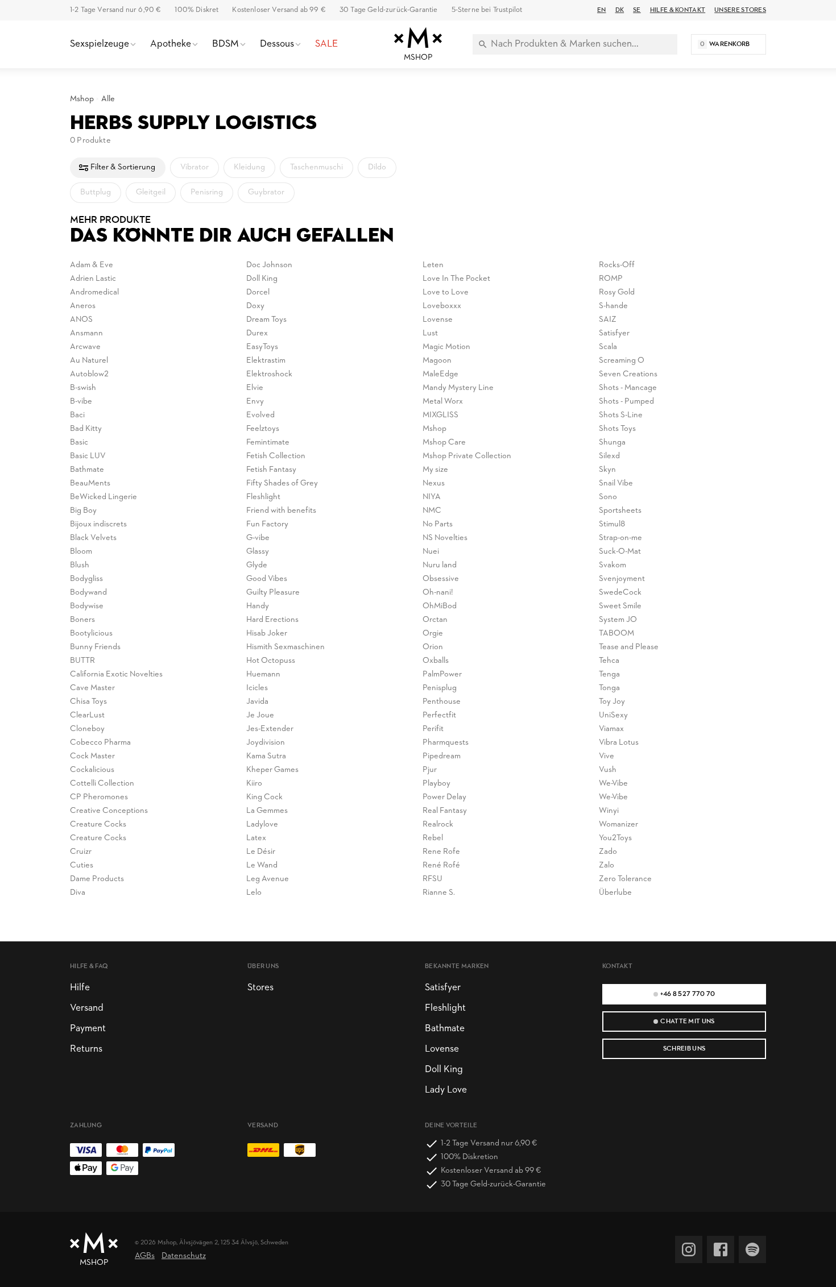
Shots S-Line (621, 415)
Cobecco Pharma (100, 742)
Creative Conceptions (109, 811)
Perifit (433, 729)
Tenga (609, 674)
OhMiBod (440, 606)
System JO (618, 620)
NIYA (432, 497)
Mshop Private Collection (467, 456)
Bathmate (87, 470)
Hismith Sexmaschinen (285, 647)
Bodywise (87, 606)
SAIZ (607, 319)
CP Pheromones (99, 797)
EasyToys (262, 347)
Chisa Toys (88, 702)
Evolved (260, 415)
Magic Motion (446, 347)
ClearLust (87, 715)
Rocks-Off (617, 265)
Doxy (255, 306)
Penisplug (440, 688)
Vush (607, 770)
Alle (108, 99)
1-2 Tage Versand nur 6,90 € (115, 10)
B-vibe (81, 401)
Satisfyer (614, 333)
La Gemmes (267, 811)
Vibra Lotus (619, 742)
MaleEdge (440, 374)
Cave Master (92, 688)
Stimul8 (612, 524)
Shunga (612, 442)
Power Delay (444, 797)
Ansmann (86, 333)
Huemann (263, 674)
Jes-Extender (269, 729)
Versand (87, 1008)
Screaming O (621, 360)
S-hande (613, 306)
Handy (257, 606)
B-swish (83, 388)
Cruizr (81, 852)
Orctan (435, 620)
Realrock (438, 824)
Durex (257, 333)
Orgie (433, 633)
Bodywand (88, 592)
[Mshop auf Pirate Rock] (752, 1249)
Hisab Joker (266, 633)
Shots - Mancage (628, 388)
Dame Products (97, 879)
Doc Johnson (269, 265)
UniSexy (613, 715)
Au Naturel (89, 360)
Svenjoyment (622, 579)
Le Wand (262, 865)
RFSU (432, 879)
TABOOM (616, 633)
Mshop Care (444, 442)
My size (435, 470)
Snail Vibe (616, 483)
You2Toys (615, 838)
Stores (260, 988)
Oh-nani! (438, 592)
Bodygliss (86, 579)
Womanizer (618, 824)
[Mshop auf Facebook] (720, 1249)
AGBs (145, 1256)
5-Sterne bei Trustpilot (487, 10)
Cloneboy (87, 729)
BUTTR (82, 661)
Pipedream (442, 756)
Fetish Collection (275, 456)
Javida (257, 702)
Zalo (606, 865)
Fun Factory (267, 524)
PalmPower (442, 674)
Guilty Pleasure (273, 592)
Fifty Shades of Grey (282, 483)
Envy (255, 401)
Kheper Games (272, 770)
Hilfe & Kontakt (677, 10)
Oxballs (436, 661)
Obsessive (441, 579)
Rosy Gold (617, 292)
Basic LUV (88, 456)
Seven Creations (628, 374)
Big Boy (83, 511)
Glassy (257, 551)
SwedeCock (620, 592)
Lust (430, 333)
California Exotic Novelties (116, 674)
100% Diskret (196, 10)
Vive (606, 756)
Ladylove (262, 824)
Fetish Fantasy (271, 470)
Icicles (257, 688)
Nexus (434, 483)
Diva (77, 893)
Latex (256, 838)
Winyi (609, 811)
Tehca (609, 661)
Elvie (254, 388)
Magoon (437, 360)
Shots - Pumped (626, 401)
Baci (77, 415)
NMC (432, 511)
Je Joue (260, 715)
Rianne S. (439, 893)
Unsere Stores (740, 10)
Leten (433, 265)
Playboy (436, 783)
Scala (608, 347)
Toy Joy (612, 702)
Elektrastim (265, 360)
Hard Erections (272, 620)
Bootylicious (91, 633)
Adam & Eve (91, 265)
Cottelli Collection (102, 783)
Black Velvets (93, 538)
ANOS (81, 319)
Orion (433, 647)
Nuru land (440, 565)
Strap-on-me (620, 538)
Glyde (256, 565)
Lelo (254, 893)
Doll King (262, 279)
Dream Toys (266, 319)
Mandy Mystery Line (458, 388)
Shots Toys (617, 429)
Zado (608, 852)
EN (601, 10)
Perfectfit (439, 715)
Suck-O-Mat (620, 551)
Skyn (607, 470)
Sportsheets (620, 511)
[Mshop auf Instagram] (688, 1249)
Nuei (431, 551)
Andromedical (94, 292)
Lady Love (446, 1090)
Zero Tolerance (625, 879)
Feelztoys (262, 429)
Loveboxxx (442, 306)
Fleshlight (263, 497)
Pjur (430, 770)
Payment (88, 1028)
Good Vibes (266, 579)
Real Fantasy (445, 811)
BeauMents (90, 483)
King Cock (264, 797)
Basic (79, 442)
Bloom (81, 551)
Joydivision (265, 742)
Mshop (82, 99)
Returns (86, 1049)
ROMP (611, 279)
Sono (608, 497)
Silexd (609, 456)
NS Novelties (445, 538)
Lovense (438, 319)
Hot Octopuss (270, 661)
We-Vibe (613, 783)
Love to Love (446, 292)
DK (619, 10)
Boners (82, 620)
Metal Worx (443, 401)
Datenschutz (184, 1256)
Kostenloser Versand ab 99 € (278, 10)
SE (637, 10)
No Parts (438, 524)
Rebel (433, 838)
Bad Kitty (86, 429)
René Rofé (441, 865)
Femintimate (267, 442)
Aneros (83, 306)
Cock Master (92, 756)
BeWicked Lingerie (103, 497)
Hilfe (80, 988)
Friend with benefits (281, 511)
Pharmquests (446, 742)
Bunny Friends (95, 647)
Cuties (81, 865)
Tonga (609, 688)
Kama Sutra (266, 756)
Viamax (611, 729)
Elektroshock (269, 374)
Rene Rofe (441, 852)
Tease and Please (629, 647)
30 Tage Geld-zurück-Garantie (389, 10)
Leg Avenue (267, 879)
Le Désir (260, 852)
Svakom (612, 565)
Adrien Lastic (93, 279)
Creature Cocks (98, 824)
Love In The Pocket (456, 279)
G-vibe (258, 538)
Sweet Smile (620, 606)
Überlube (615, 893)
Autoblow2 (89, 374)
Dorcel (258, 292)
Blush (79, 565)
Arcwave (85, 347)
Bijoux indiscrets (98, 524)
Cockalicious (92, 770)
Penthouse (442, 702)
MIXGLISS (440, 415)
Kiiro (254, 783)
